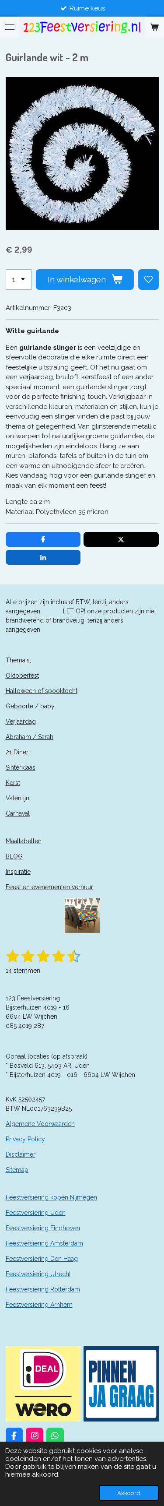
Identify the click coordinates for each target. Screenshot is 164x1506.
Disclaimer (20, 1154)
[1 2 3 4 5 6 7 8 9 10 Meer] (19, 279)
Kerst (13, 782)
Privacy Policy (25, 1139)
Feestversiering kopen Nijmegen (51, 1197)
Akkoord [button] (128, 1492)
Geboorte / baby (30, 706)
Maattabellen (24, 840)
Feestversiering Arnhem (39, 1304)
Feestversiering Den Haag (42, 1258)
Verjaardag (21, 721)
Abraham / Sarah (29, 736)
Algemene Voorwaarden (40, 1123)
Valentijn (17, 798)
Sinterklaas (20, 767)
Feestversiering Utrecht (38, 1273)
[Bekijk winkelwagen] (154, 27)
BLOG (14, 856)
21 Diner (17, 752)
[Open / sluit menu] (9, 27)
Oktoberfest (22, 675)
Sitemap (17, 1169)
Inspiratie (18, 871)
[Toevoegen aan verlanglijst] (148, 279)
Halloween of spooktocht (41, 690)
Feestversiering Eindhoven (43, 1228)
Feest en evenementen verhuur (49, 886)
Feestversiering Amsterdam (44, 1243)
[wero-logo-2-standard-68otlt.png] (43, 1384)
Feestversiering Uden (36, 1212)
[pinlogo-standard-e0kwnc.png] (121, 1384)
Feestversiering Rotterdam (43, 1289)
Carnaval (18, 813)
